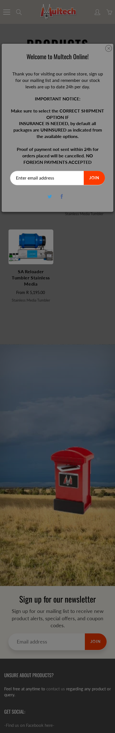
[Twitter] (49, 196)
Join (94, 178)
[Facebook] (61, 196)
